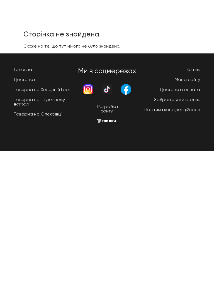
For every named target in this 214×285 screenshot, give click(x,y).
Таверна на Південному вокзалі (39, 102)
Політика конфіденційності (172, 109)
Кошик (193, 69)
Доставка (24, 79)
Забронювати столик (177, 99)
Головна (23, 69)
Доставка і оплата (180, 89)
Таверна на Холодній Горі (42, 89)
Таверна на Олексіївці (38, 114)
